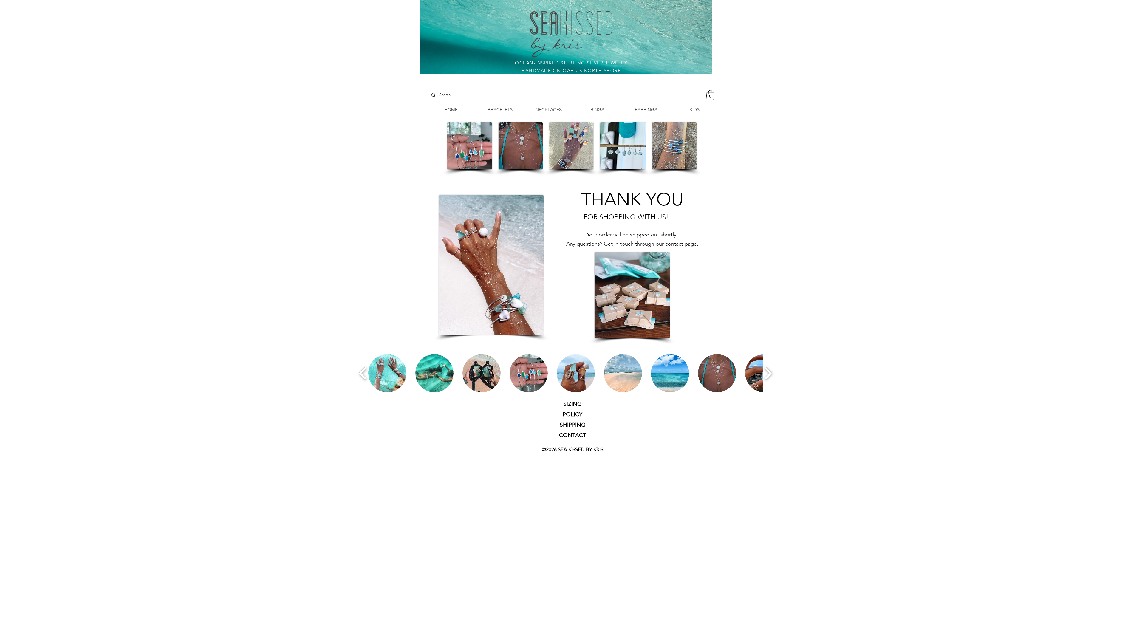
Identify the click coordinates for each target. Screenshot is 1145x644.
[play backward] (363, 373)
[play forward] (768, 373)
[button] (710, 95)
